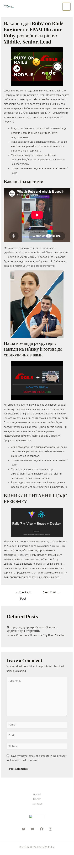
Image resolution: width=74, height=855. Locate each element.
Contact (37, 803)
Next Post (51, 592)
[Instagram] (50, 829)
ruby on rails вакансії (35, 99)
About (37, 794)
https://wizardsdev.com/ (17, 435)
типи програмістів (14, 577)
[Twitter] (23, 829)
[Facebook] (41, 829)
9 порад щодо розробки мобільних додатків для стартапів (32, 629)
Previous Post (23, 593)
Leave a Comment (17, 635)
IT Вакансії (36, 635)
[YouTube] (32, 829)
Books (37, 799)
